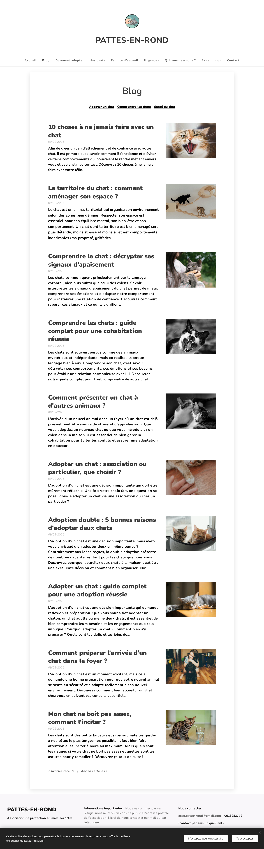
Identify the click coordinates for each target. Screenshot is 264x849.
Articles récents (63, 771)
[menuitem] (32, 60)
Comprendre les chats (134, 107)
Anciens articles (93, 771)
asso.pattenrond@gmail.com (199, 816)
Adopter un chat (101, 107)
